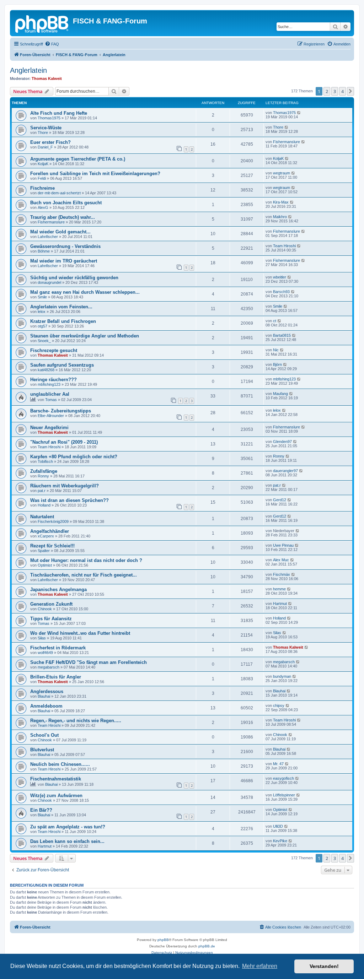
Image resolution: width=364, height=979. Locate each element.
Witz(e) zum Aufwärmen (56, 795)
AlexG (43, 207)
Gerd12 (279, 500)
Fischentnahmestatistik (55, 778)
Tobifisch (45, 461)
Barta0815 (282, 335)
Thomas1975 (49, 118)
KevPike (280, 841)
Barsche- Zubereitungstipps (60, 410)
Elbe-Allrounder (51, 415)
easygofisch (283, 778)
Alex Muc (281, 560)
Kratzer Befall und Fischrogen (63, 321)
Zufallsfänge (43, 471)
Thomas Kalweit (47, 78)
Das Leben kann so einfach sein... (67, 841)
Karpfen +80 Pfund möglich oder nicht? (73, 456)
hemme (279, 589)
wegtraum (281, 173)
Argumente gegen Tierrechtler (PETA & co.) (77, 159)
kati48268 (46, 370)
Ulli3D (278, 826)
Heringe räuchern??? (53, 379)
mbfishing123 (49, 384)
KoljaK (43, 164)
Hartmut (280, 603)
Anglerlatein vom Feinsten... (61, 306)
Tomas (51, 399)
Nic (276, 350)
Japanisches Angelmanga (58, 589)
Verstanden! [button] (324, 966)
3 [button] (334, 91)
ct (274, 321)
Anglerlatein (28, 70)
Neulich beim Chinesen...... (60, 764)
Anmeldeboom (46, 706)
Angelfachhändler (49, 531)
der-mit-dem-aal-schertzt (59, 193)
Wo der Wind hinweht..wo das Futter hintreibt (80, 633)
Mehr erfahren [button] (259, 966)
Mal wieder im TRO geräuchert (63, 261)
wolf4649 (45, 652)
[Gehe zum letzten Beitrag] (299, 112)
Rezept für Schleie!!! (52, 545)
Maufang (280, 393)
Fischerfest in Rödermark (58, 647)
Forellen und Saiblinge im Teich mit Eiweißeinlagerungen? (95, 173)
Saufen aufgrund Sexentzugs (62, 365)
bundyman (282, 676)
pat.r (42, 490)
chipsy (278, 705)
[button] (350, 91)
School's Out (44, 735)
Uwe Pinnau (283, 545)
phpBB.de (206, 946)
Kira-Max (281, 202)
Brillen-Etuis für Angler (55, 677)
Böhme (44, 251)
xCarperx (46, 536)
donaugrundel (49, 282)
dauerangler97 (285, 471)
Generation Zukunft (51, 604)
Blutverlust (42, 749)
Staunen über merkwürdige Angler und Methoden (84, 336)
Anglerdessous (46, 691)
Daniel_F (45, 147)
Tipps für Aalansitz (51, 618)
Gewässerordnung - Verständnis (65, 246)
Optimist (45, 565)
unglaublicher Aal (49, 394)
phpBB (163, 940)
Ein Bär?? (41, 810)
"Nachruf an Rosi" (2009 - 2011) (64, 442)
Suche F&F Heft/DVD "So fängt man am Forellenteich (88, 662)
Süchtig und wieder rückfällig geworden (74, 277)
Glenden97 (282, 441)
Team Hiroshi (284, 246)
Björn (277, 364)
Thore (43, 132)
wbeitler (279, 277)
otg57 (42, 326)
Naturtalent (42, 516)
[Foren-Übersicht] (42, 23)
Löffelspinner (284, 795)
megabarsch (48, 667)
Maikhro (280, 217)
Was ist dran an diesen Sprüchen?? (69, 500)
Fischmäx (281, 574)
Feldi (42, 178)
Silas (42, 638)
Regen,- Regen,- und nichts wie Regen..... (75, 720)
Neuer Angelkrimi (49, 427)
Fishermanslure (286, 142)
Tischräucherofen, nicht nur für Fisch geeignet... (83, 575)
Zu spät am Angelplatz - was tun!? (67, 826)
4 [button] (342, 91)
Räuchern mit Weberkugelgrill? (64, 485)
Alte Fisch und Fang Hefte (58, 113)
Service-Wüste (45, 127)
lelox (42, 311)
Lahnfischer (48, 236)
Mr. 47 (278, 764)
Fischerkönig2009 (53, 521)
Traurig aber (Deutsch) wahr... (62, 217)
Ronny (278, 456)
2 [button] (327, 91)
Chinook (45, 609)
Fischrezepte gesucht (53, 350)
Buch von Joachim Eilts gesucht (66, 202)
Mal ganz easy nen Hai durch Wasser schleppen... (85, 292)
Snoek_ (44, 341)
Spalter (44, 550)
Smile (42, 297)
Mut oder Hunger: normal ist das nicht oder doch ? (86, 560)
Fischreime (42, 188)
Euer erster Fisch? (50, 142)
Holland (44, 505)
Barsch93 (281, 292)
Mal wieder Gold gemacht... (60, 231)
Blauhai (44, 696)
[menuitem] (52, 44)
